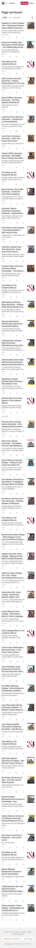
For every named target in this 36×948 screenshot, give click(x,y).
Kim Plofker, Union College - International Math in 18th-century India (13, 230)
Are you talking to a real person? (13, 143)
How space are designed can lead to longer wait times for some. (13, 125)
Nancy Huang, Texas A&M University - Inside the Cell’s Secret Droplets (12, 191)
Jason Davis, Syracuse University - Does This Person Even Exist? (11, 138)
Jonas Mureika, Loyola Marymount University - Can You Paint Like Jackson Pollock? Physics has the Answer (13, 669)
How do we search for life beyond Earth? (13, 824)
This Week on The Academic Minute (9, 63)
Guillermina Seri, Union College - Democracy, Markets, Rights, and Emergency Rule (11, 594)
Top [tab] (10, 18)
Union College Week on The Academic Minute (13, 632)
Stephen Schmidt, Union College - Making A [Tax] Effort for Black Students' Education (12, 556)
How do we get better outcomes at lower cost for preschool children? (13, 32)
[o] (30, 25)
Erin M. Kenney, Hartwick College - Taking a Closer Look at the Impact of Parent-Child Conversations (12, 462)
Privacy (24, 932)
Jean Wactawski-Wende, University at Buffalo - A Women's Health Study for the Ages (13, 707)
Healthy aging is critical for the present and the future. (12, 713)
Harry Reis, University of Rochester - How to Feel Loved (12, 837)
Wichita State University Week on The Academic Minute (12, 400)
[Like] (3, 37)
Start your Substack (13, 939)
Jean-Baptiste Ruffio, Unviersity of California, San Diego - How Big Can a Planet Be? (13, 726)
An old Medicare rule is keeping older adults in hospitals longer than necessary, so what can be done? (12, 449)
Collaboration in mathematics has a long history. (13, 236)
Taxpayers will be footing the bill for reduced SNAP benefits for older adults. (13, 162)
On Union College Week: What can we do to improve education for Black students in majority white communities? (13, 562)
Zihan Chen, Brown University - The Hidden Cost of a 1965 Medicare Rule (12, 443)
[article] (18, 30)
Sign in (32, 3)
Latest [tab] (5, 18)
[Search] (32, 18)
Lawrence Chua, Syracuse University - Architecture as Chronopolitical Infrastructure (12, 119)
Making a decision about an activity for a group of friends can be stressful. (13, 430)
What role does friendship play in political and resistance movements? (13, 694)
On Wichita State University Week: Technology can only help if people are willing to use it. (13, 387)
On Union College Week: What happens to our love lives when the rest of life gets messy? (12, 543)
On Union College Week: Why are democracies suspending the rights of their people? (13, 601)
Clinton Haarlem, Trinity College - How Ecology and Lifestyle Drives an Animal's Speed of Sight (13, 908)
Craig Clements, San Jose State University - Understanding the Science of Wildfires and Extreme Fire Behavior (13, 888)
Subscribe (24, 3)
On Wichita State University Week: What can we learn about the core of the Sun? (12, 310)
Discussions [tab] (17, 18)
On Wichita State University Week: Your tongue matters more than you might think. (13, 368)
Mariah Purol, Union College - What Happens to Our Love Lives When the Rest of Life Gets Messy (13, 537)
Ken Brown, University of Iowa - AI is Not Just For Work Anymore (12, 780)
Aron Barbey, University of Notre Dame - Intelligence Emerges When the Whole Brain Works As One (13, 481)
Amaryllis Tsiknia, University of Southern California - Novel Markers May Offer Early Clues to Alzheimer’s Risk (13, 210)
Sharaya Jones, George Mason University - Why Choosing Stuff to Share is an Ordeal (13, 424)
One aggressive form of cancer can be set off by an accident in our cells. (12, 198)
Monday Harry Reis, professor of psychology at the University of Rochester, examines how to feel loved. (13, 858)
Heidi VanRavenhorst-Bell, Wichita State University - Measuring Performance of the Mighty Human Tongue (13, 362)
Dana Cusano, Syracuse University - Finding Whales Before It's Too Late (13, 80)
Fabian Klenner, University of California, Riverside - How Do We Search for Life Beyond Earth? (13, 818)
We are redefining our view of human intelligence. (12, 488)
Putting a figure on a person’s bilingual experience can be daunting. (12, 507)
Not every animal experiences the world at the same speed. (13, 914)
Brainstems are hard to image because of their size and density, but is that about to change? (13, 805)
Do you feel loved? (8, 843)
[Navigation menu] (4, 3)
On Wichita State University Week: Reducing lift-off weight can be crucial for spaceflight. (12, 330)
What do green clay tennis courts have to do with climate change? (13, 255)
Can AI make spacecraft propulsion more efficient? (11, 51)
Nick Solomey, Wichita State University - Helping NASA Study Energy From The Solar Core (12, 304)
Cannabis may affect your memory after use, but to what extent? (12, 656)
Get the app (28, 939)
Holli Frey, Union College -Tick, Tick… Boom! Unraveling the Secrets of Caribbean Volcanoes (12, 575)
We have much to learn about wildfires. (12, 895)
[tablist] (12, 18)
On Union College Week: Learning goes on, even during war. (12, 620)
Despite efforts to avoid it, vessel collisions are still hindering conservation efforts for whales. (13, 87)
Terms (30, 932)
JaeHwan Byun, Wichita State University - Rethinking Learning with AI (12, 343)
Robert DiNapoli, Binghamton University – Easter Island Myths (12, 871)
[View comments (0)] (9, 37)
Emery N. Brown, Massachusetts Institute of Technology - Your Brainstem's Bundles (13, 799)
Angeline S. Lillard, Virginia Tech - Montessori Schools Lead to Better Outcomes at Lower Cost (13, 25)
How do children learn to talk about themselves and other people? (12, 469)
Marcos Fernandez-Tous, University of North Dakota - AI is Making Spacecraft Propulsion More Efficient (13, 44)
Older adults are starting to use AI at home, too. (12, 786)
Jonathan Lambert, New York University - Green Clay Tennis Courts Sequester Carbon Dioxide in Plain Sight (13, 249)
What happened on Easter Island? (13, 877)
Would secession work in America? (10, 106)
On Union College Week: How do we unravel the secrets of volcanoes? (13, 581)
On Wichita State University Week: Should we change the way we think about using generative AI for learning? (13, 349)
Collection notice (18, 934)
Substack (8, 944)
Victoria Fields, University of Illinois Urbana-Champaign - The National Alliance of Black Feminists (13, 268)
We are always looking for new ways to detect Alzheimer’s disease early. (12, 217)
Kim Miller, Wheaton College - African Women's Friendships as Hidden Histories (13, 688)
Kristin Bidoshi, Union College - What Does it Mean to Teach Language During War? (12, 613)
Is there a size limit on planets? (12, 732)
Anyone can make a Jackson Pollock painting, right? (11, 675)
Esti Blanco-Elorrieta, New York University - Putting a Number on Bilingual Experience (13, 501)
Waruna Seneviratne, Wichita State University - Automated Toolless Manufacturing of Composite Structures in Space (12, 323)
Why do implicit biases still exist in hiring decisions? (13, 767)
